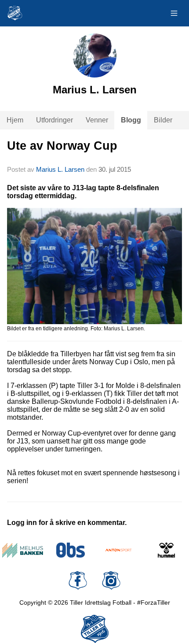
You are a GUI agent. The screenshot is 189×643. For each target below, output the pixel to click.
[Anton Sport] (118, 550)
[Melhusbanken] (22, 550)
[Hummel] (166, 550)
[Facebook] (78, 580)
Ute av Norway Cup (62, 145)
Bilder (163, 120)
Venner (97, 120)
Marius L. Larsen (60, 169)
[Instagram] (111, 580)
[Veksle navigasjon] (174, 13)
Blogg (131, 120)
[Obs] (70, 550)
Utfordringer (54, 120)
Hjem (15, 120)
